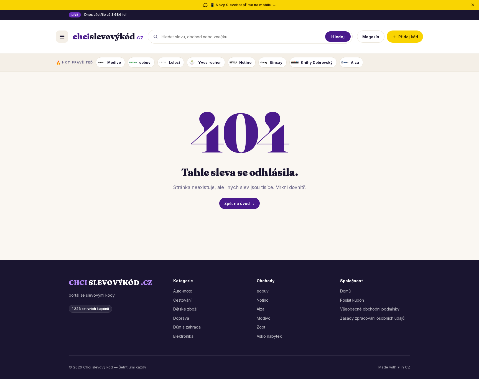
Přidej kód (405, 36)
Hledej (338, 36)
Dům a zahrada (187, 327)
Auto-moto (182, 291)
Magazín (370, 36)
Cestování (182, 300)
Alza (260, 309)
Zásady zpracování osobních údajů (372, 318)
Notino (263, 300)
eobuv (263, 291)
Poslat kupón (352, 300)
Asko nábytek (269, 336)
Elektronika (183, 336)
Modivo (264, 318)
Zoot (261, 327)
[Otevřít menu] (62, 36)
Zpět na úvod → (239, 203)
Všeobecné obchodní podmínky (369, 309)
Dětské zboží (185, 309)
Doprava (181, 318)
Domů (345, 291)
